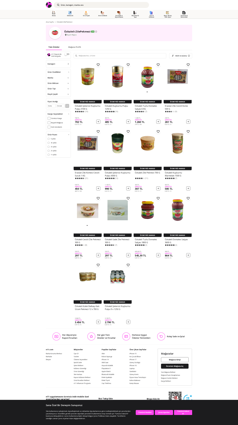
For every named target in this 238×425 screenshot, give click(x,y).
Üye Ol (76, 354)
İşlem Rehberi (78, 366)
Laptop (132, 369)
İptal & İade (78, 363)
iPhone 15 (133, 354)
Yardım (76, 357)
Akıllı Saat (105, 363)
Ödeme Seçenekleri (80, 360)
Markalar (49, 357)
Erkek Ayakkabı (107, 377)
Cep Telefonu (106, 383)
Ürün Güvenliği (79, 371)
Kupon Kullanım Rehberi (82, 377)
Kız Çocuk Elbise (135, 357)
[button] (147, 91)
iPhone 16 (133, 366)
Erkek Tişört (106, 380)
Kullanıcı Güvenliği (80, 369)
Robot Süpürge (107, 357)
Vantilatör (133, 371)
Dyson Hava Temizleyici (138, 377)
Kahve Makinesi (135, 380)
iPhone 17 (133, 360)
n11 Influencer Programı (82, 383)
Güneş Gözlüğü (135, 363)
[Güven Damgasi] (187, 399)
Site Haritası (78, 374)
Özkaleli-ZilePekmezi (64, 22)
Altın (103, 354)
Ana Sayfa (50, 22)
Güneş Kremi (134, 374)
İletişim (48, 360)
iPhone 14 (105, 360)
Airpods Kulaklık (107, 366)
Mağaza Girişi (175, 359)
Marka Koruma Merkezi (54, 354)
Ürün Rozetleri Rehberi (82, 380)
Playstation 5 (106, 369)
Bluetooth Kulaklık (108, 374)
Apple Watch (106, 371)
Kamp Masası (134, 383)
